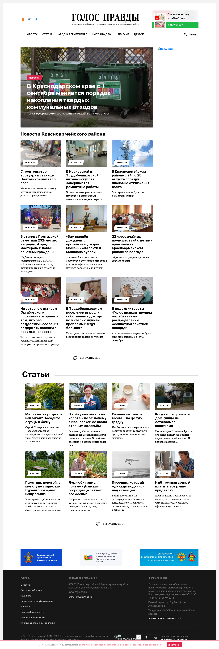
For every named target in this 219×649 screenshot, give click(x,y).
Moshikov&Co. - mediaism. (175, 639)
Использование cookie (33, 617)
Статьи (47, 34)
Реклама (123, 34)
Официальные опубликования (37, 601)
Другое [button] (139, 34)
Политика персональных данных (38, 623)
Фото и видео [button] (101, 34)
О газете (25, 584)
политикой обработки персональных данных (104, 645)
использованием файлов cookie (147, 645)
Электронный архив (31, 590)
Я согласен (174, 644)
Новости (31, 34)
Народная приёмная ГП (72, 34)
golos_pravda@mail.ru (80, 597)
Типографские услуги (32, 612)
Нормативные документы (164, 618)
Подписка (26, 595)
